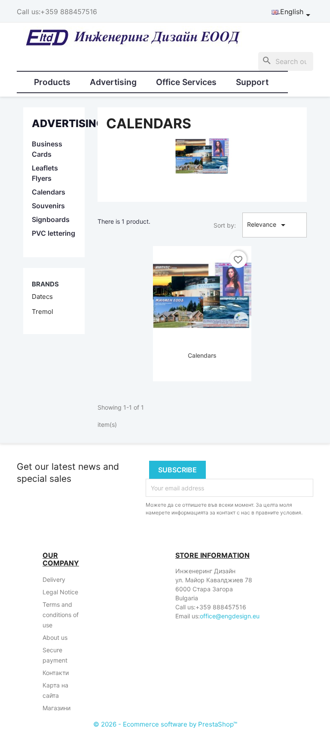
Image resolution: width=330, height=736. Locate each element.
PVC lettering (53, 233)
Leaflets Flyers (45, 173)
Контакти (56, 672)
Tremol (42, 311)
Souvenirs (48, 205)
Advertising (113, 82)
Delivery (54, 579)
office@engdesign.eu (230, 616)
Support (252, 82)
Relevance (267, 225)
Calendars (48, 192)
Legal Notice (60, 592)
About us (55, 637)
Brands (45, 284)
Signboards (51, 219)
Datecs (42, 296)
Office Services (186, 82)
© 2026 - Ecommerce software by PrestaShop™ (165, 724)
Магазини (56, 708)
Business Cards (47, 149)
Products (52, 82)
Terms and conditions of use (61, 615)
